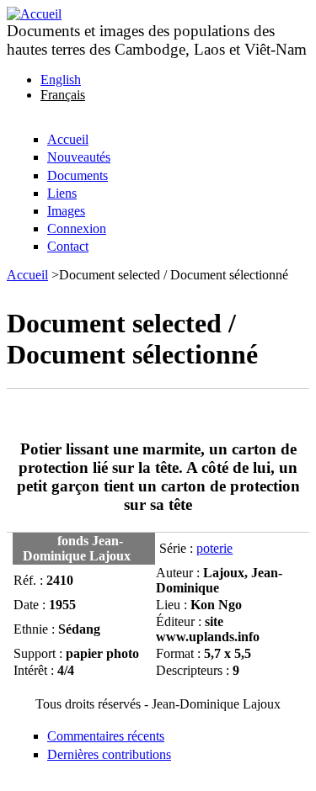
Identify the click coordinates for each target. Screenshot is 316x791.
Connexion (76, 228)
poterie (214, 548)
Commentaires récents (105, 736)
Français (62, 95)
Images (66, 211)
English (60, 79)
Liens (62, 193)
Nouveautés (78, 157)
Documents (77, 175)
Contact (67, 246)
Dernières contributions (109, 754)
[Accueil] (34, 14)
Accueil (67, 139)
